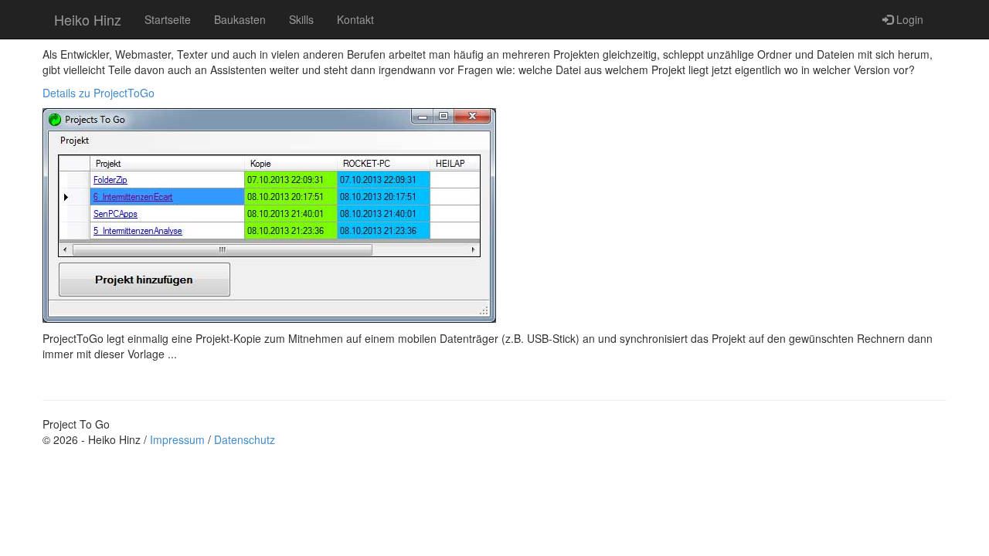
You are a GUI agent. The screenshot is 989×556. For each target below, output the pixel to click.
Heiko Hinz (87, 19)
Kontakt (355, 19)
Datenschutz (244, 439)
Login (908, 19)
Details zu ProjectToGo (98, 92)
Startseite (167, 19)
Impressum (177, 439)
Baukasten (240, 19)
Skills (301, 19)
